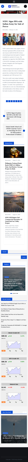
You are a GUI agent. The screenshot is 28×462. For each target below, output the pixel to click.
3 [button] (14, 293)
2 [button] (13, 293)
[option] (14, 279)
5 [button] (17, 293)
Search (4, 251)
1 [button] (11, 293)
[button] (23, 412)
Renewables (5, 29)
